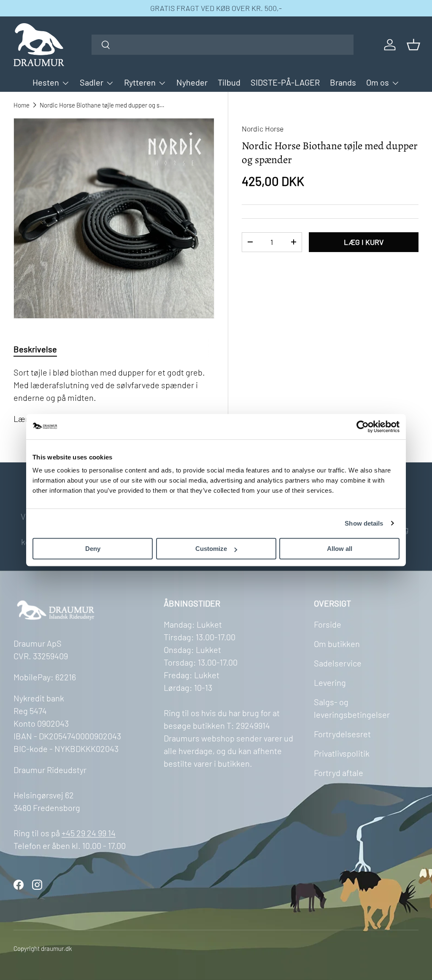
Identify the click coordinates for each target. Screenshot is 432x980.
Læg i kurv (363, 242)
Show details (364, 523)
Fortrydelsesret (342, 734)
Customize (211, 548)
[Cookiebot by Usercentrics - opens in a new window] (363, 426)
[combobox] (223, 45)
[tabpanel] (114, 395)
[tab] (35, 349)
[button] (413, 44)
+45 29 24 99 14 (89, 833)
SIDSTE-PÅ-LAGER (285, 82)
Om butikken (337, 644)
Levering (330, 682)
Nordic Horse (263, 128)
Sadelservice (338, 663)
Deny (92, 548)
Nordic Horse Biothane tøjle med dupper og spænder (103, 105)
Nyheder (192, 82)
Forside (327, 624)
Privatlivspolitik (342, 753)
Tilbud (229, 82)
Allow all (339, 548)
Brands (343, 82)
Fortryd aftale (338, 773)
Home (22, 105)
